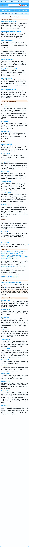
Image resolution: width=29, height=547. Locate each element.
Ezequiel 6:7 (5, 243)
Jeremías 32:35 (5, 204)
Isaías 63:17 (5, 121)
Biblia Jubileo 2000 (7, 59)
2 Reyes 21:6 (5, 171)
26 (5, 287)
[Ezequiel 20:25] (2, 247)
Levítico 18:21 (5, 154)
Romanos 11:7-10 (6, 131)
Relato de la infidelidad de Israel (11, 282)
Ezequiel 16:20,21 (6, 144)
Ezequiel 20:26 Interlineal (8, 252)
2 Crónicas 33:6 (6, 193)
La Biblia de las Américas (9, 21)
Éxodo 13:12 (5, 222)
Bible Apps (9, 258)
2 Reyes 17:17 (5, 162)
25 (3, 284)
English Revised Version (8, 89)
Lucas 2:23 (4, 232)
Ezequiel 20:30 (5, 381)
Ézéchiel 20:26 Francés (8, 255)
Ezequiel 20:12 (5, 366)
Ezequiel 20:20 (5, 373)
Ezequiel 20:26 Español (15, 253)
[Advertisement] (14, 427)
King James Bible (6, 78)
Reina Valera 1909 (6, 50)
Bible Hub (16, 258)
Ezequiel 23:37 (5, 405)
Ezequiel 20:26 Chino (13, 257)
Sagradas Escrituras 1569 (9, 69)
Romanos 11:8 (5, 300)
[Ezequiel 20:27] (27, 247)
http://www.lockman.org (7, 266)
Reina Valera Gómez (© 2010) (9, 276)
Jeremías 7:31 (5, 339)
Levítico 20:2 (5, 317)
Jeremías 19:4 (5, 349)
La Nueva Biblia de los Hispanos (11, 31)
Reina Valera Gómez (7, 40)
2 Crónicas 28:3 (6, 181)
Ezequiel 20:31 (5, 107)
